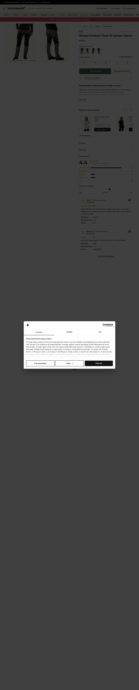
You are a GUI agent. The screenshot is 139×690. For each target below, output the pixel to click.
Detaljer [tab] (69, 332)
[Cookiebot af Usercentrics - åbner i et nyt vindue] (104, 325)
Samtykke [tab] (39, 332)
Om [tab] (100, 332)
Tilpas (68, 363)
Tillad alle (98, 363)
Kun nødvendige (40, 363)
